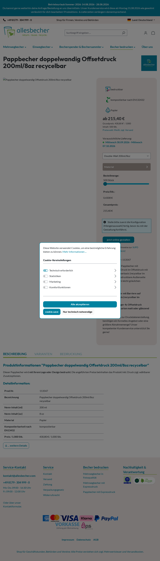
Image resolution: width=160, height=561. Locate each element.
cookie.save (51, 311)
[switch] (45, 276)
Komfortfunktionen (59, 287)
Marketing (55, 281)
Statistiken (55, 275)
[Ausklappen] (115, 270)
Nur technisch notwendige (77, 311)
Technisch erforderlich (61, 270)
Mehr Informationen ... (74, 251)
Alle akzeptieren (80, 304)
